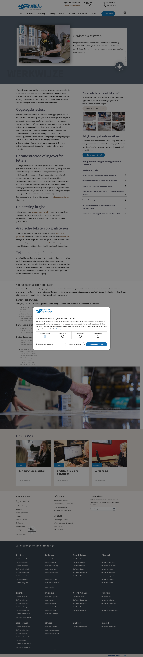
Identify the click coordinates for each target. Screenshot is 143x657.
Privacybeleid (60, 329)
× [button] (106, 311)
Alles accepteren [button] (96, 344)
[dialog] (71, 328)
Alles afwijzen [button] (75, 344)
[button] (44, 344)
